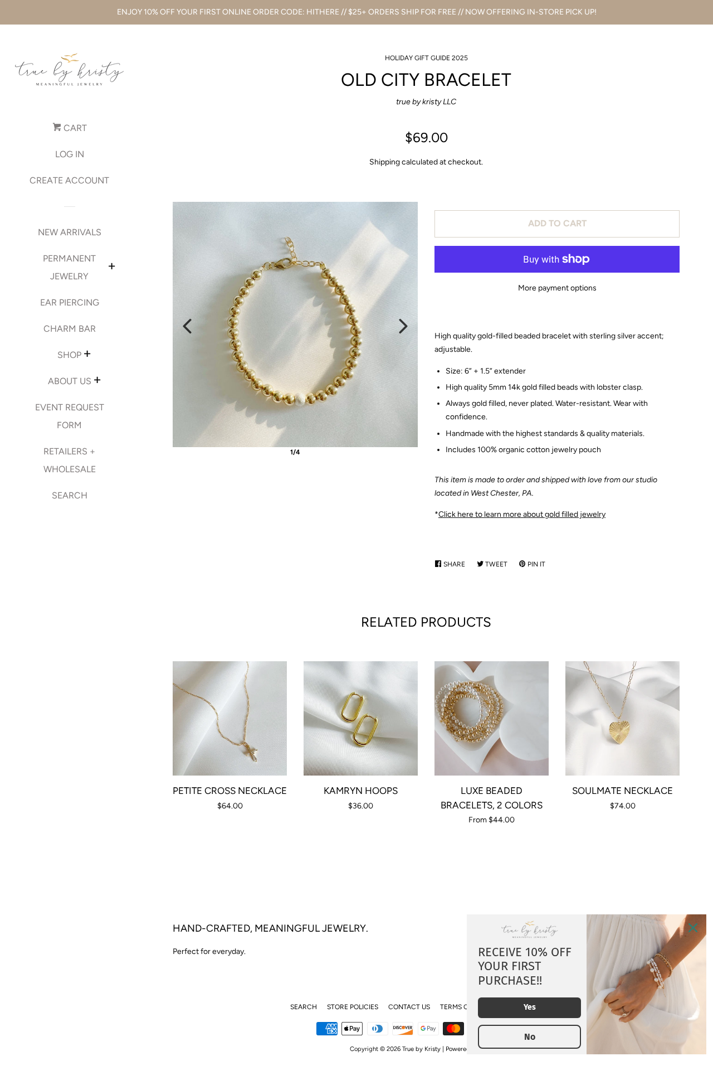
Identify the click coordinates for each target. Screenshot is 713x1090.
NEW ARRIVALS (69, 232)
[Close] (693, 927)
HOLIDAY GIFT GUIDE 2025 (426, 58)
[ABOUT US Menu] (97, 381)
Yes (530, 1007)
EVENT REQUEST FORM (69, 416)
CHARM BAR (69, 328)
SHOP (69, 355)
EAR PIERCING (69, 302)
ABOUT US (69, 381)
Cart (74, 128)
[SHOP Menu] (87, 355)
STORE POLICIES (352, 1007)
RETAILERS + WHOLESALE (69, 460)
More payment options (557, 288)
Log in (69, 154)
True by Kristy (421, 1049)
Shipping (384, 162)
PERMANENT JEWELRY (69, 267)
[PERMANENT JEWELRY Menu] (112, 267)
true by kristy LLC (426, 101)
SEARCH (69, 495)
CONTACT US (409, 1007)
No (529, 1036)
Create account (69, 180)
